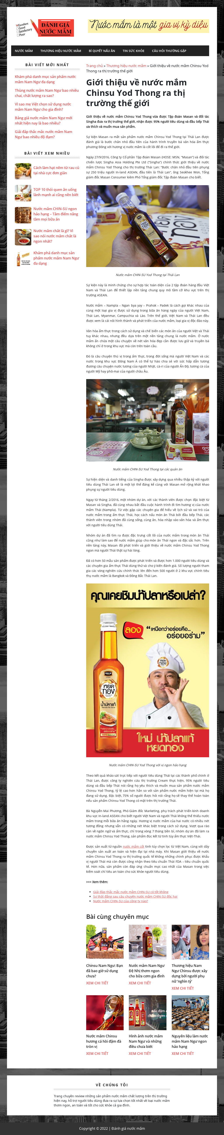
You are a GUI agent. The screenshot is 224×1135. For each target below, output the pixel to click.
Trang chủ (94, 65)
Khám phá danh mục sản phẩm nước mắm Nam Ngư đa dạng (56, 258)
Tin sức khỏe (133, 51)
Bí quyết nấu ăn (102, 51)
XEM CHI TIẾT (97, 983)
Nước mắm (24, 51)
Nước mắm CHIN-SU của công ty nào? (120, 901)
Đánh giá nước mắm (44, 28)
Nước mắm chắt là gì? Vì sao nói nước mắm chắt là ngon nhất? (54, 236)
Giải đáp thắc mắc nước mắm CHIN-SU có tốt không (130, 892)
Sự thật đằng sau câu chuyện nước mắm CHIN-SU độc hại (135, 896)
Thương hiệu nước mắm (60, 51)
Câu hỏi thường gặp (169, 51)
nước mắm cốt (133, 846)
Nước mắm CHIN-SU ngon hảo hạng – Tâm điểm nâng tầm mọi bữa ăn (55, 214)
